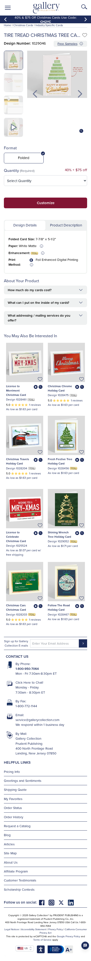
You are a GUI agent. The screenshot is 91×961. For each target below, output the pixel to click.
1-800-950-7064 (27, 668)
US (25, 948)
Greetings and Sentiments (22, 780)
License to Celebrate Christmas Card (16, 536)
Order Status (13, 807)
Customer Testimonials (20, 880)
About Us (10, 862)
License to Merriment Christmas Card (16, 390)
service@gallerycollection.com (37, 719)
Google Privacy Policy (68, 936)
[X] (63, 902)
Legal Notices (11, 929)
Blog (7, 835)
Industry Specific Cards (49, 25)
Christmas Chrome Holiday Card (60, 388)
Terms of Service (42, 939)
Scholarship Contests (19, 889)
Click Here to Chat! (29, 682)
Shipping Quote (15, 789)
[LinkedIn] (71, 902)
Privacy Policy (55, 929)
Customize (45, 202)
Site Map (10, 853)
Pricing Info (12, 771)
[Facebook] (44, 902)
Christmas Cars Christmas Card (16, 607)
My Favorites (13, 798)
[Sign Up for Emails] (83, 643)
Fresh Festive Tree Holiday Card (60, 461)
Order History (13, 817)
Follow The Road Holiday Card (59, 607)
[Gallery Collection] (46, 8)
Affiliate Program (16, 871)
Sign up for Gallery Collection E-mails (16, 643)
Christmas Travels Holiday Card (17, 461)
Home (7, 25)
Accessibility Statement (33, 929)
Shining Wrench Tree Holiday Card (59, 534)
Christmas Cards (23, 25)
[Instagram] (53, 902)
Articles (9, 844)
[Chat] (85, 945)
